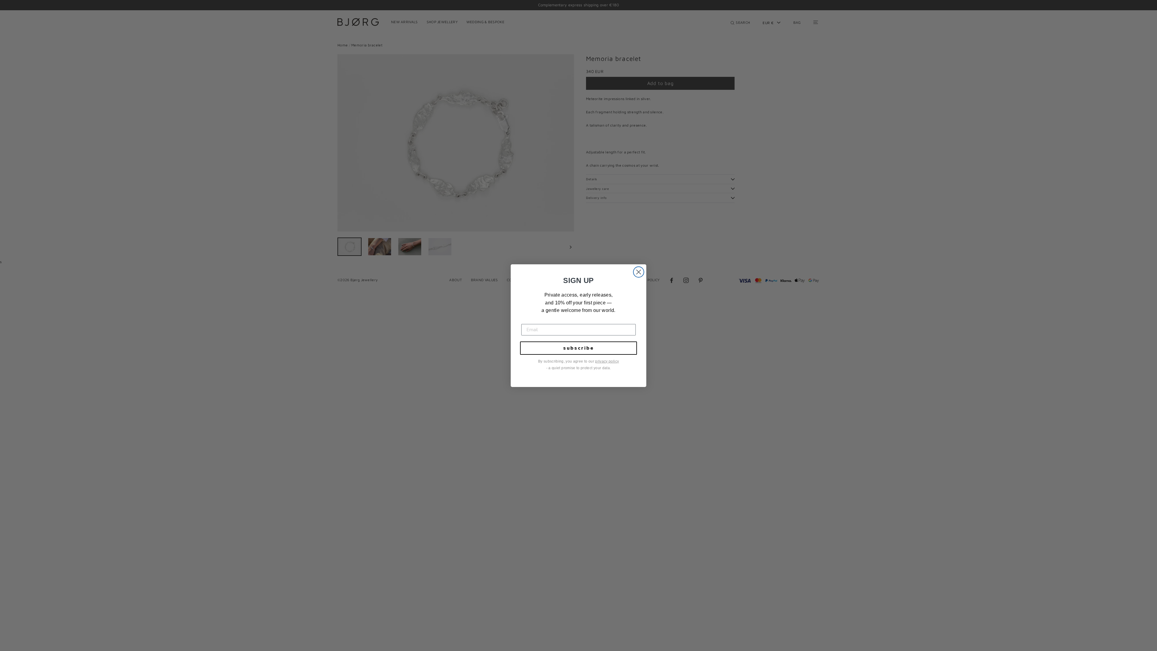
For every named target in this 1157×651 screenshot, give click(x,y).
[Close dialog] (638, 272)
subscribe (578, 348)
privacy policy (607, 361)
